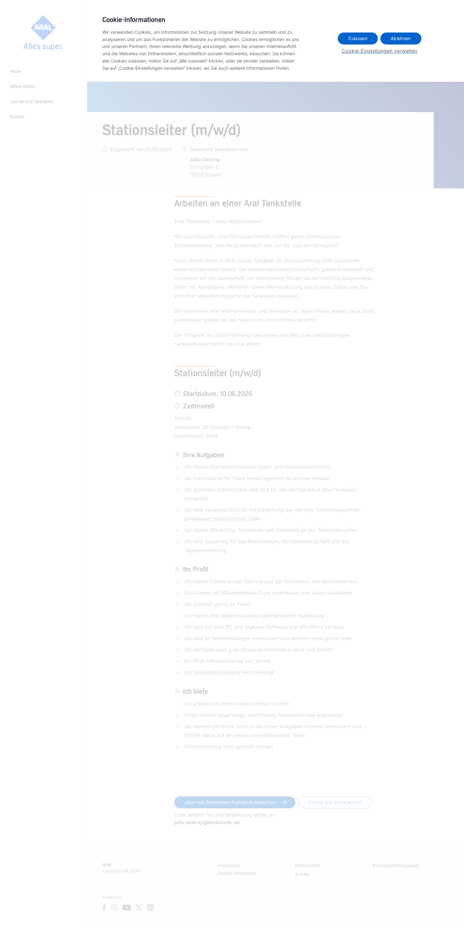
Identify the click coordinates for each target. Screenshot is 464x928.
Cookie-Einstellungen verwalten (379, 51)
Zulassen (357, 38)
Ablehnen (401, 38)
